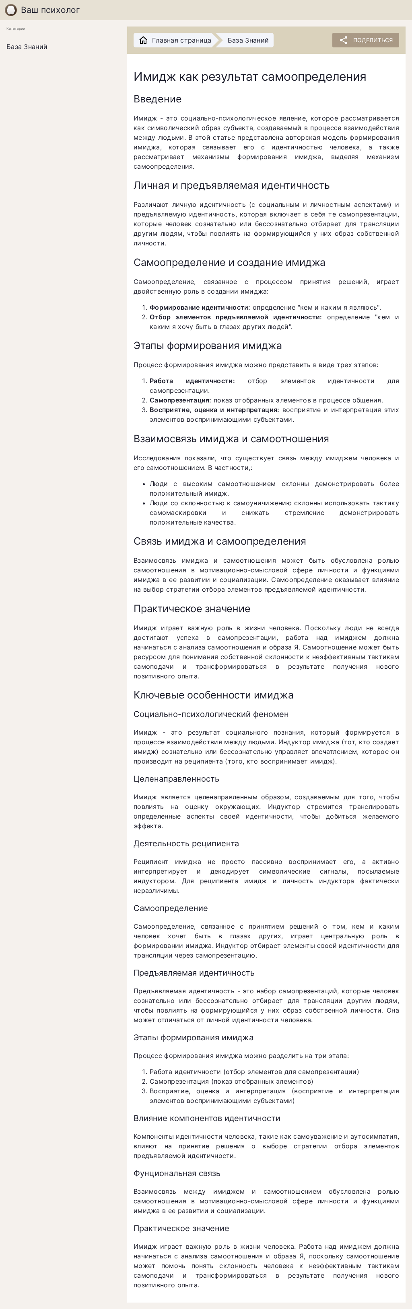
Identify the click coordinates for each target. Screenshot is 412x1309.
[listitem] (60, 47)
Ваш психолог (50, 10)
